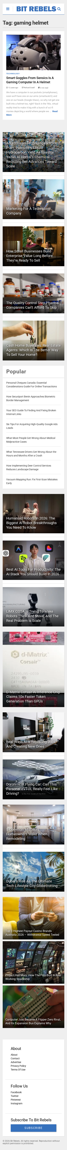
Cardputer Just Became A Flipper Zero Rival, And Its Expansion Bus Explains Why (33, 1021)
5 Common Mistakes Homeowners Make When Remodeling (26, 834)
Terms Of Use (18, 1069)
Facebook (16, 1092)
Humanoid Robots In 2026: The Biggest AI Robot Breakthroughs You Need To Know (31, 523)
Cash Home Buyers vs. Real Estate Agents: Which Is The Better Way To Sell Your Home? (33, 350)
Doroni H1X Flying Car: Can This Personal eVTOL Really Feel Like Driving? (32, 789)
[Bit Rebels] (34, 11)
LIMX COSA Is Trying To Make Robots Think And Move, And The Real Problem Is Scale (32, 616)
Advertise (16, 1062)
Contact (15, 1058)
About (14, 1054)
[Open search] (60, 7)
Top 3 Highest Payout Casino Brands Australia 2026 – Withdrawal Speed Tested (32, 932)
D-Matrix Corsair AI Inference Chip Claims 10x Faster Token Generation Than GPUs (33, 696)
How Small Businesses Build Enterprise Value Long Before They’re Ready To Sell (29, 255)
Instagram (16, 1103)
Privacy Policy (18, 1065)
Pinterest (16, 1099)
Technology (13, 74)
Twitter (15, 1096)
